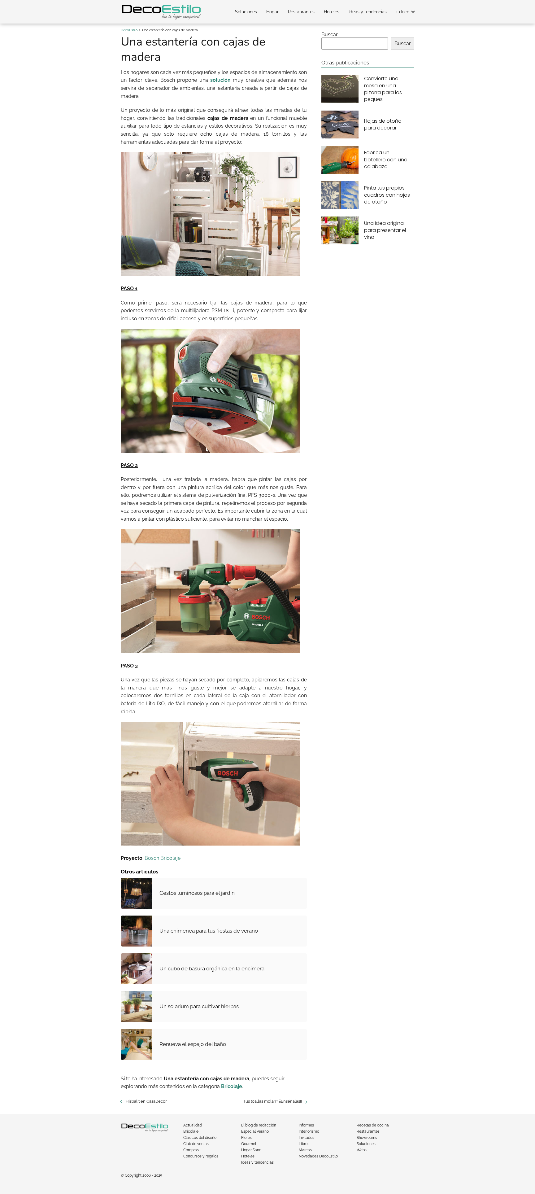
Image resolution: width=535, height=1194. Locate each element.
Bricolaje (190, 1131)
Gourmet (248, 1144)
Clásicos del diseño (199, 1137)
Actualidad (192, 1125)
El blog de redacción (258, 1125)
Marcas (305, 1150)
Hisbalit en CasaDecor (146, 1101)
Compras (191, 1150)
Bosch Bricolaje (163, 858)
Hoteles (331, 11)
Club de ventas (196, 1144)
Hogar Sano (251, 1150)
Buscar (329, 34)
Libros (304, 1144)
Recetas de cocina (373, 1125)
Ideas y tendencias (368, 11)
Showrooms (367, 1137)
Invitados (306, 1137)
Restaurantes (301, 11)
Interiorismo (309, 1131)
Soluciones (246, 11)
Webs (362, 1150)
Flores (246, 1137)
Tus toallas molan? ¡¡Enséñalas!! (272, 1101)
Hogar (272, 11)
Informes (306, 1125)
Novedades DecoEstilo (318, 1156)
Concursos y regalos (200, 1156)
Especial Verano (255, 1131)
